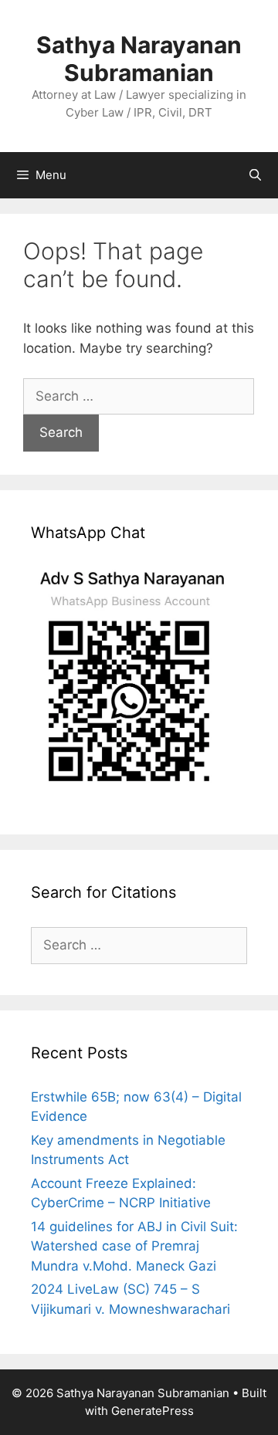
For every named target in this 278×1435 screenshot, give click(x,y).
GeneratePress (152, 1410)
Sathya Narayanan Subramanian (139, 58)
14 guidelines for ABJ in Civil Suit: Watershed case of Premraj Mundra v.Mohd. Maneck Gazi (134, 1246)
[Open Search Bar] (255, 175)
